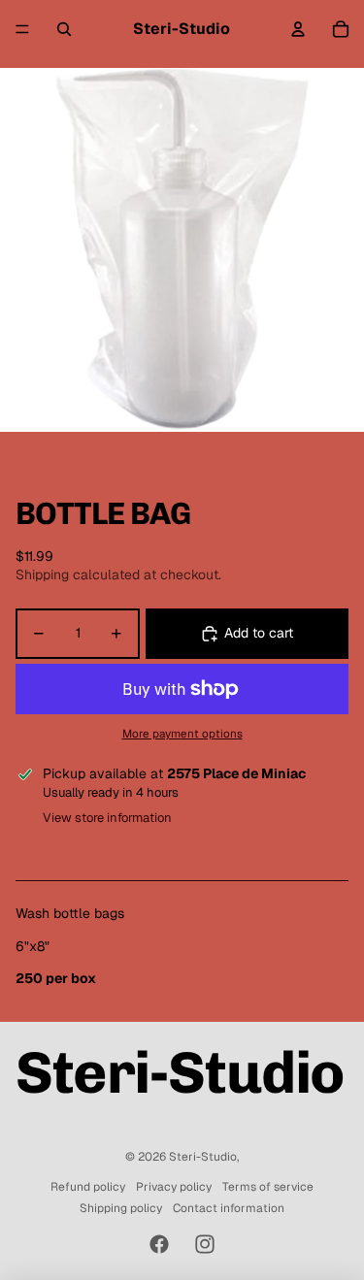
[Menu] (22, 29)
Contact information (228, 1208)
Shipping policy (121, 1208)
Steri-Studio (203, 1157)
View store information (107, 817)
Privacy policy (174, 1187)
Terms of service (268, 1187)
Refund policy (87, 1187)
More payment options (182, 733)
